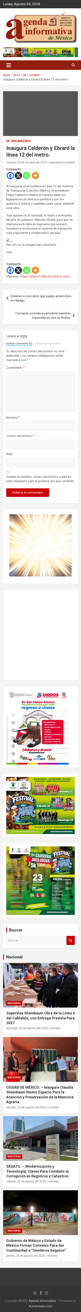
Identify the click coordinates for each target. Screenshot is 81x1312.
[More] (35, 175)
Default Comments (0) (19, 343)
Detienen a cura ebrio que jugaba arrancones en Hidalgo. (40, 298)
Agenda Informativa (42, 1301)
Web (9, 454)
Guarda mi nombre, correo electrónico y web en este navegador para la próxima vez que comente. (40, 479)
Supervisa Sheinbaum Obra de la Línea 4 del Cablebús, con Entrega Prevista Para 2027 (40, 1018)
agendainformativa (62, 162)
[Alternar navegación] (8, 65)
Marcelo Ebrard (51, 276)
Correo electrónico (20, 436)
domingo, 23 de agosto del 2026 (27, 1028)
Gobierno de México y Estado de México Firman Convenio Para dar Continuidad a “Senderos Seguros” (36, 1245)
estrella (55, 1028)
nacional (14, 1003)
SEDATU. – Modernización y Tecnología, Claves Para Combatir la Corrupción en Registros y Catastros (37, 1171)
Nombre (13, 417)
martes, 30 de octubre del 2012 (26, 162)
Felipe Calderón (30, 276)
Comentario (15, 368)
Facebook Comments (48, 343)
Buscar (70, 940)
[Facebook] (10, 175)
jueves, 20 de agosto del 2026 (25, 1255)
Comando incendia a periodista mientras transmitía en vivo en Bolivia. (43, 315)
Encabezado (21, 141)
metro (67, 276)
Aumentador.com (40, 1306)
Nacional (14, 957)
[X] (18, 175)
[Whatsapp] (26, 175)
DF (8, 141)
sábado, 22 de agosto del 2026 (26, 1107)
